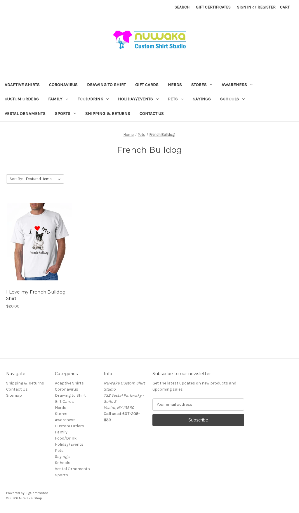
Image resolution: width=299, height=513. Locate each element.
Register (267, 7)
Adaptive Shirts (22, 84)
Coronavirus (63, 84)
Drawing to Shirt (106, 84)
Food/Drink (90, 98)
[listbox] (44, 179)
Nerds (175, 84)
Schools (229, 98)
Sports (62, 113)
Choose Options (39, 252)
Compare (37, 242)
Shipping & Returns (107, 113)
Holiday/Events (135, 98)
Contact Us (152, 113)
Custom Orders (22, 98)
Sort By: (16, 179)
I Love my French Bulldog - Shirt (37, 295)
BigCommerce (36, 493)
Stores (199, 84)
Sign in (244, 7)
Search (182, 7)
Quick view (34, 231)
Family (55, 98)
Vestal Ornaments (25, 113)
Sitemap (14, 395)
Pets (173, 98)
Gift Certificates (213, 7)
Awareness (234, 84)
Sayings (202, 98)
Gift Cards (147, 84)
